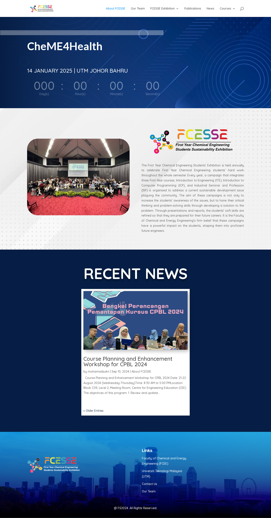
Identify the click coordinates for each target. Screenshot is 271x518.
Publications (192, 8)
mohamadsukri (98, 371)
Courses (225, 8)
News (210, 8)
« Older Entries (93, 411)
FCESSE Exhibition (162, 8)
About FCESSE (115, 8)
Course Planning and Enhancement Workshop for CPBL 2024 (127, 361)
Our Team (138, 8)
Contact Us (149, 484)
